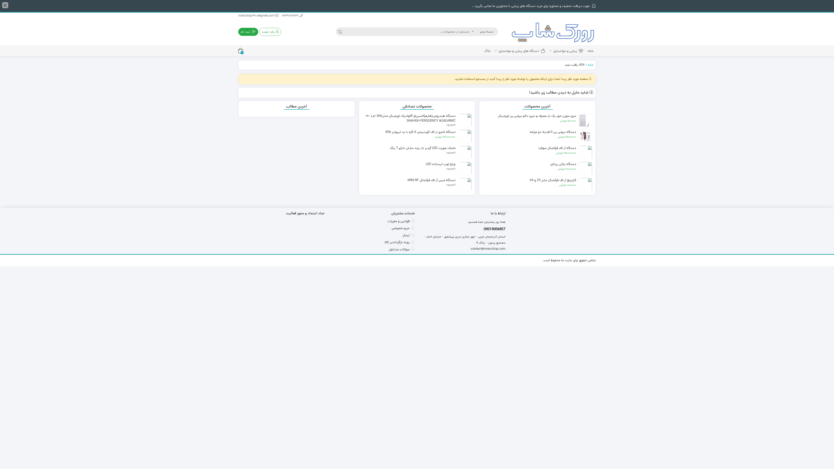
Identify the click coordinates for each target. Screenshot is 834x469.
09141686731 (291, 16)
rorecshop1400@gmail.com (256, 16)
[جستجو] (340, 31)
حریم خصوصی (401, 228)
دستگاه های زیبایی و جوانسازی (518, 51)
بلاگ (487, 51)
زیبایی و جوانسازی (565, 51)
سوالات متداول (399, 249)
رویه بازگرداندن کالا (397, 242)
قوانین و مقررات (399, 221)
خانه (591, 51)
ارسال (406, 235)
